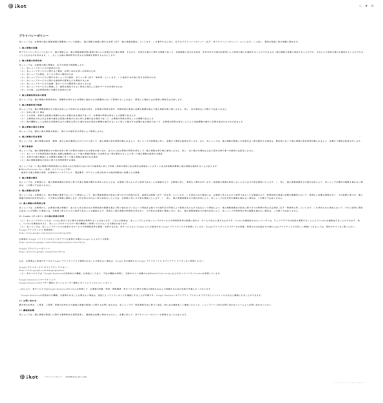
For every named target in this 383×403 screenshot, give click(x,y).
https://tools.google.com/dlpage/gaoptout (42, 270)
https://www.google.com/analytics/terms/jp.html (45, 233)
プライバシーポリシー (54, 377)
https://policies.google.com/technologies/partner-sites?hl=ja (52, 242)
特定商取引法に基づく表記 (76, 377)
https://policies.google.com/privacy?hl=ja (42, 252)
